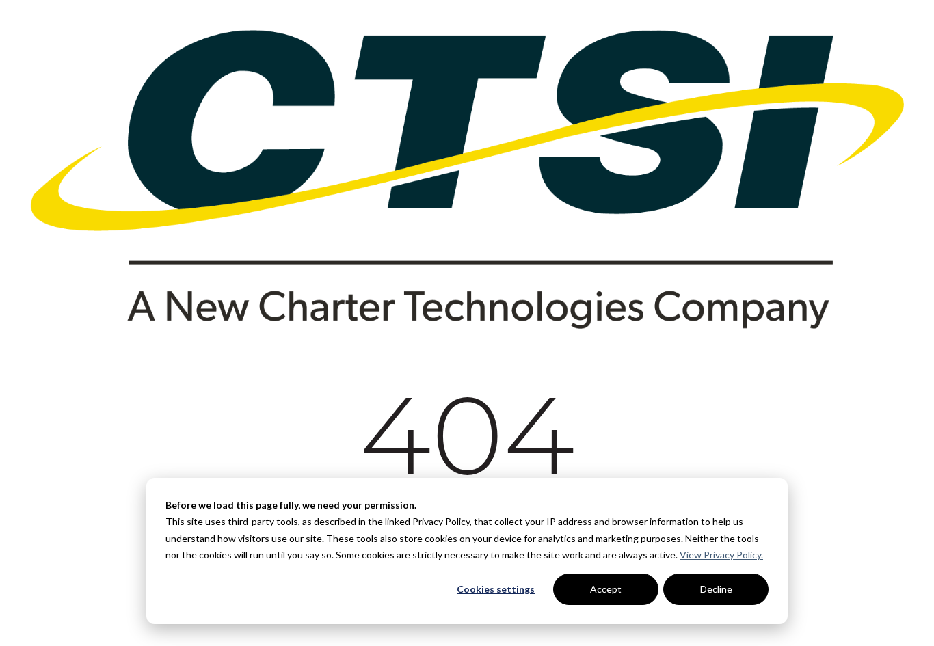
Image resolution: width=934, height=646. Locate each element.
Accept (606, 589)
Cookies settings (496, 589)
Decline (716, 589)
